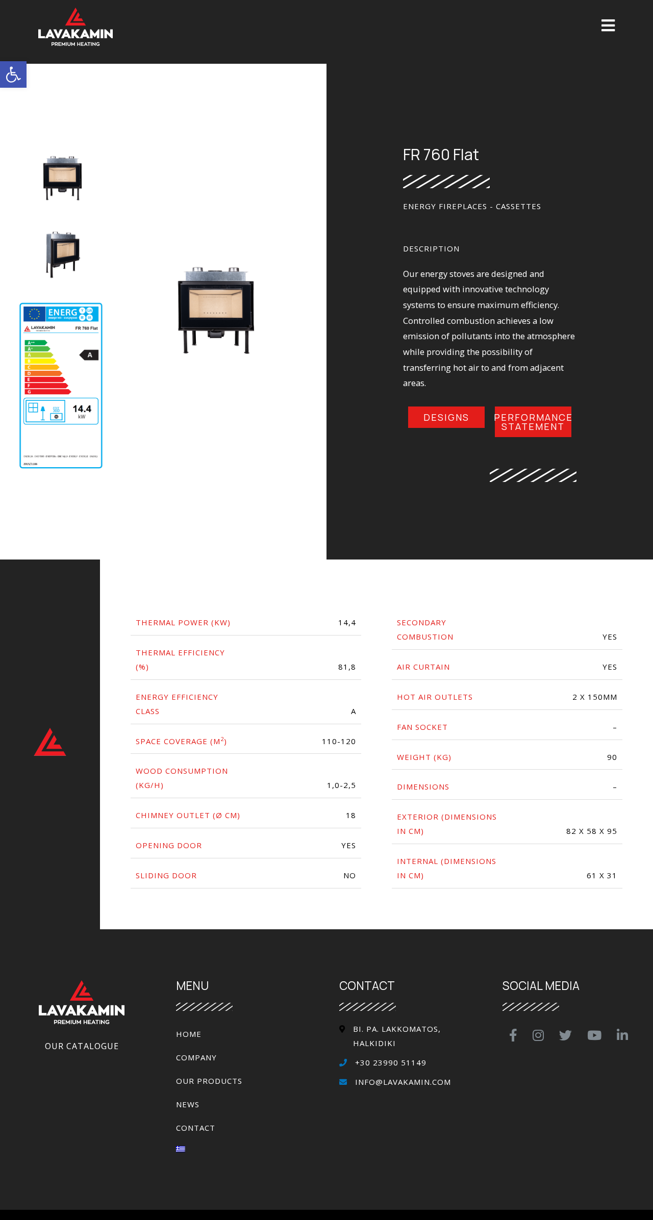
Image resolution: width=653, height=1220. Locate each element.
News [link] (187, 1104)
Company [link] (196, 1057)
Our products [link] (209, 1081)
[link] (13, 74)
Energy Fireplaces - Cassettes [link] (472, 206)
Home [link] (189, 1034)
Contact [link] (195, 1128)
